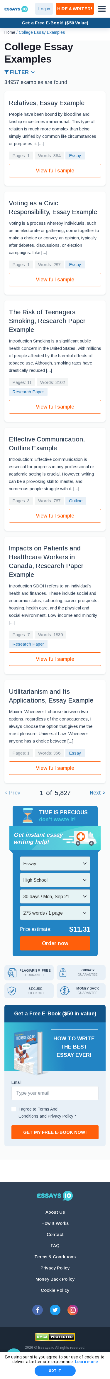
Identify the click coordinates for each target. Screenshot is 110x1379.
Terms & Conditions (55, 1256)
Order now (55, 943)
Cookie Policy (55, 1290)
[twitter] (55, 1310)
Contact (55, 1234)
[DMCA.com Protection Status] (55, 1337)
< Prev (12, 793)
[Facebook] (37, 1310)
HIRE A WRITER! (74, 8)
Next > (98, 793)
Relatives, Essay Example (46, 103)
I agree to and (47, 1112)
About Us (55, 1212)
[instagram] (72, 1310)
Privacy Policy (55, 1267)
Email (16, 1082)
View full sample (55, 171)
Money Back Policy (55, 1278)
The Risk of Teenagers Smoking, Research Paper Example (47, 320)
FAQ (55, 1245)
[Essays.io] (55, 1196)
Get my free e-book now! (55, 1132)
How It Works (55, 1223)
